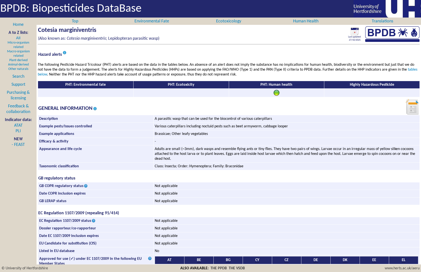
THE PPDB (218, 268)
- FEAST (18, 144)
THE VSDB (237, 268)
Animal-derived (18, 64)
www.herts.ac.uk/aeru (402, 268)
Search (18, 76)
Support (18, 84)
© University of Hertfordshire (24, 268)
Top (75, 21)
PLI (18, 131)
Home (18, 24)
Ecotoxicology (228, 21)
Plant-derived (18, 60)
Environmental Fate (151, 21)
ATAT (18, 125)
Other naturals (18, 69)
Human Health (305, 21)
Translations (382, 21)
